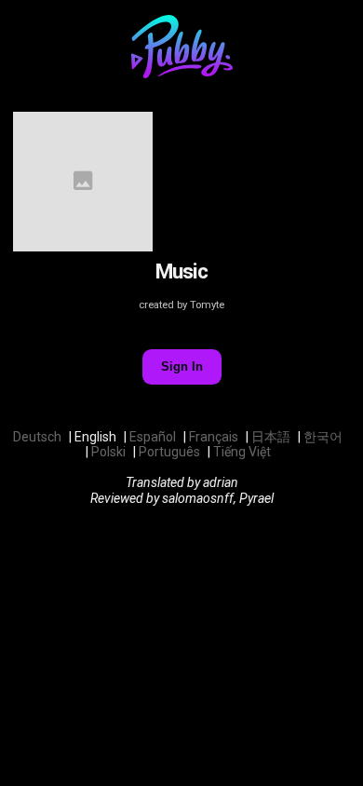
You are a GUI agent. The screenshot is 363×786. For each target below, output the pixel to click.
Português (169, 451)
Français (213, 436)
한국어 (323, 436)
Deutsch (37, 436)
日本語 (270, 436)
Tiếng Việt (242, 451)
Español (152, 436)
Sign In (182, 366)
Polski (108, 451)
